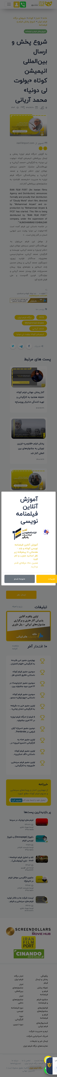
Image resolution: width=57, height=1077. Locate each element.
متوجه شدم (19, 579)
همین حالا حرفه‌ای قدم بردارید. (26, 565)
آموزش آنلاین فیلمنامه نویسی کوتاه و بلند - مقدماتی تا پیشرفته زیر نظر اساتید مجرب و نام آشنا (26, 552)
